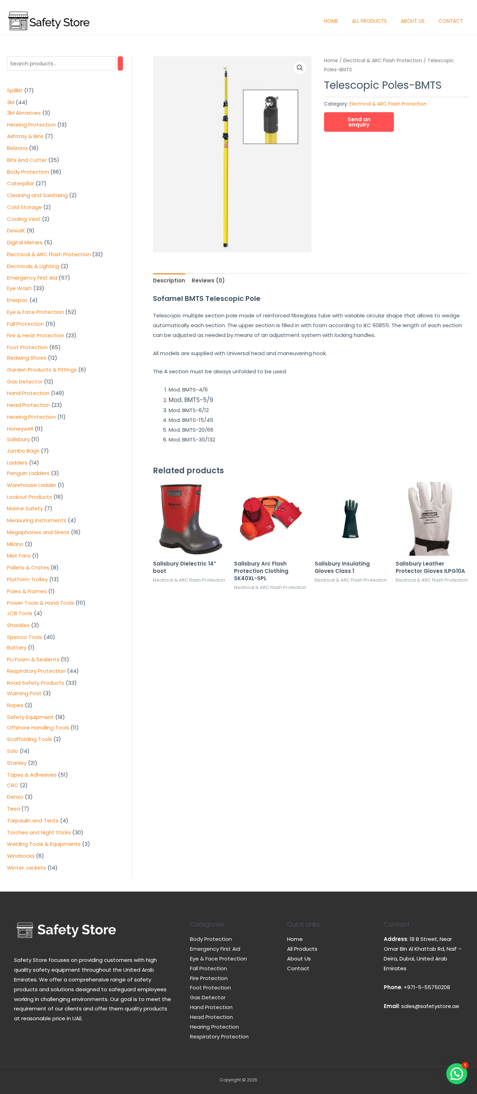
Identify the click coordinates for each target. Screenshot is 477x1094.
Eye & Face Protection (218, 958)
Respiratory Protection (219, 1036)
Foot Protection (210, 987)
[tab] (169, 280)
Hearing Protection (214, 1026)
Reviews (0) (208, 280)
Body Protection (211, 939)
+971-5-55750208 (427, 987)
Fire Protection (209, 978)
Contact (451, 20)
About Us (413, 20)
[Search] (120, 63)
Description (169, 280)
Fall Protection (208, 968)
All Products (369, 20)
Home (331, 20)
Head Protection (211, 1017)
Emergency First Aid (215, 948)
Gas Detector (208, 997)
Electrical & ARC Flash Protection (382, 60)
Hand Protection (211, 1007)
